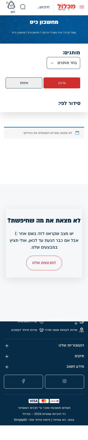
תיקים (79, 356)
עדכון (62, 83)
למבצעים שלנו (44, 262)
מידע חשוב (75, 366)
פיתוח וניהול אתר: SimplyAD (32, 420)
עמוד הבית (70, 32)
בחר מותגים (67, 63)
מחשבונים (33, 32)
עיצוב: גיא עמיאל (63, 420)
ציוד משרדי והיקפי (52, 32)
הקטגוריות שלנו (71, 345)
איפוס (24, 83)
